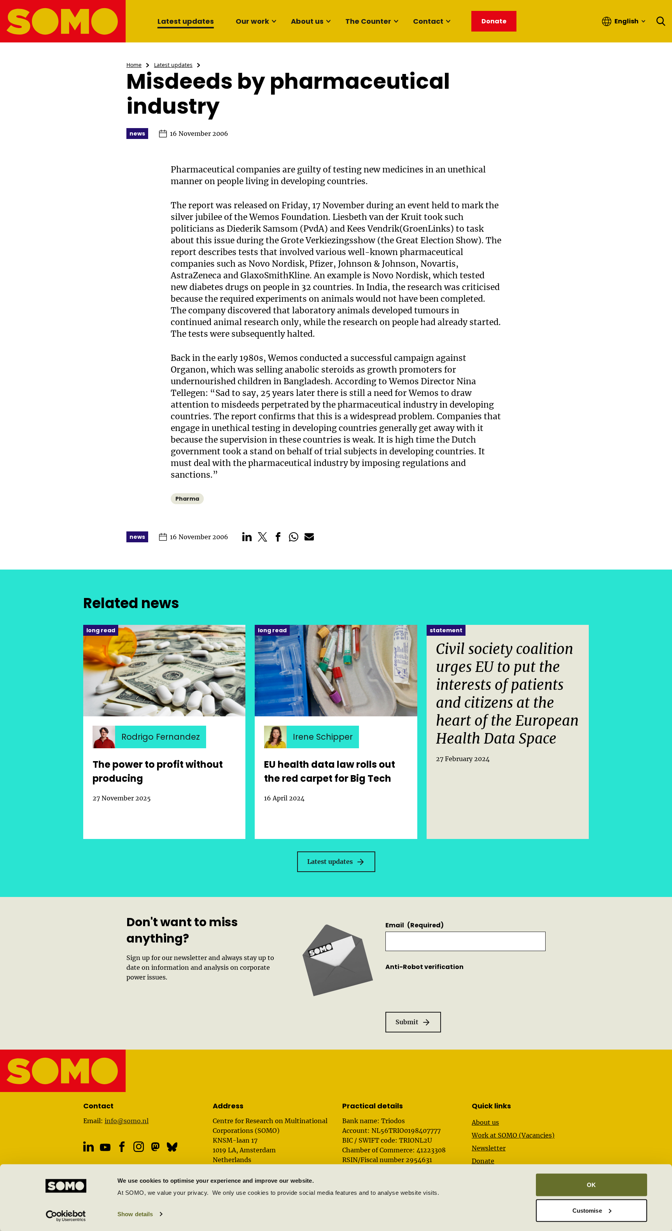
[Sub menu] (273, 21)
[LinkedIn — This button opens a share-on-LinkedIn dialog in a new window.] (247, 537)
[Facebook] (122, 1146)
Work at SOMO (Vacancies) (513, 1135)
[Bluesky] (172, 1146)
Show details (135, 1214)
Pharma (187, 499)
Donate (483, 1161)
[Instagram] (138, 1146)
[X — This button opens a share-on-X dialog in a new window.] (262, 537)
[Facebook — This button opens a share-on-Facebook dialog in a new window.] (278, 537)
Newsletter (489, 1148)
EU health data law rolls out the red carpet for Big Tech (329, 771)
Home (134, 65)
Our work (252, 21)
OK (591, 1185)
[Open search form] (661, 21)
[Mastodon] (155, 1146)
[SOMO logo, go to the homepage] (63, 21)
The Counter (368, 21)
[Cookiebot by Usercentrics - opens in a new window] (66, 1216)
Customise (587, 1210)
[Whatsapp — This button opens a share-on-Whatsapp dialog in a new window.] (293, 537)
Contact (428, 21)
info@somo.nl (127, 1121)
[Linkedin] (88, 1146)
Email (414, 925)
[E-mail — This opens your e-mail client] (309, 537)
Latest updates (186, 21)
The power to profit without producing (158, 771)
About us (307, 21)
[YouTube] (105, 1147)
